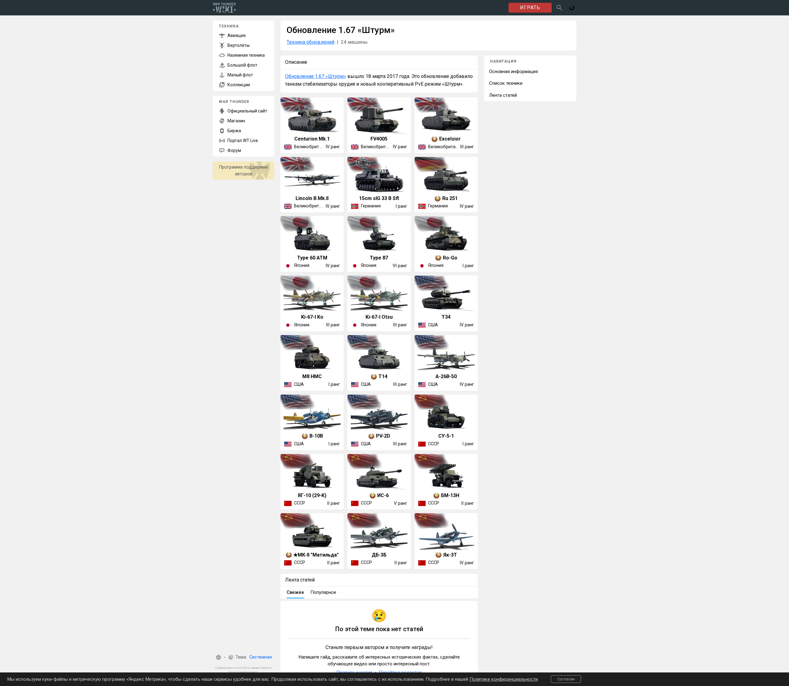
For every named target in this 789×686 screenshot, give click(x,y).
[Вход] (572, 8)
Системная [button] (260, 657)
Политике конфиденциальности (503, 679)
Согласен (566, 679)
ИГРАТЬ (530, 7)
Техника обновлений (310, 42)
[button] (218, 657)
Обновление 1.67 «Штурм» (315, 76)
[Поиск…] (559, 8)
